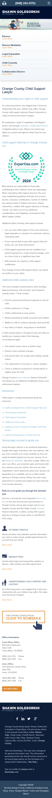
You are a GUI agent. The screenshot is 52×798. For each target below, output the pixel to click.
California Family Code (15, 422)
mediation (24, 126)
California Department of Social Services (22, 435)
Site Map (32, 762)
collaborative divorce (39, 126)
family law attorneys (14, 460)
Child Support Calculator (15, 417)
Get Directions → (11, 689)
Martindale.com (11, 772)
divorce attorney (23, 377)
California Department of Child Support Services (26, 408)
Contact (40, 508)
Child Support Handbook (15, 412)
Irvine (31, 732)
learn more (7, 545)
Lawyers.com (26, 769)
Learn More (7, 37)
